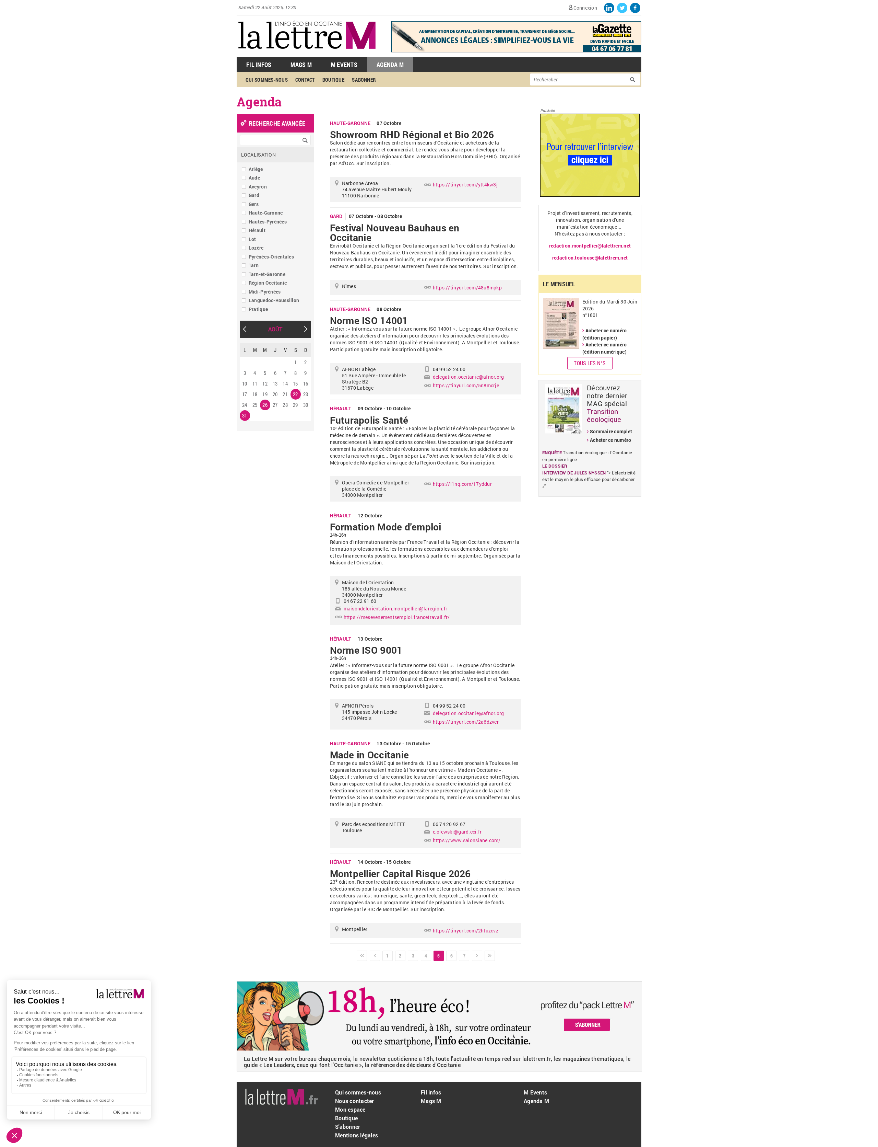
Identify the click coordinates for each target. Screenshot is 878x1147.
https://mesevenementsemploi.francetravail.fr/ (397, 617)
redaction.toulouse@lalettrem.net (590, 257)
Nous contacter (354, 1100)
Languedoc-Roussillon (274, 300)
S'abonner (364, 79)
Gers (254, 204)
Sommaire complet (611, 431)
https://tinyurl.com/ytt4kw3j (465, 184)
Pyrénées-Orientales (271, 256)
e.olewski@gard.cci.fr (457, 831)
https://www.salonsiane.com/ (467, 840)
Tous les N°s (590, 363)
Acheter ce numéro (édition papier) (604, 334)
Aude (254, 177)
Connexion (585, 7)
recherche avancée (277, 123)
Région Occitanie (268, 282)
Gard (254, 195)
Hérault (257, 230)
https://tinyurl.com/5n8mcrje (466, 385)
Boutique (333, 79)
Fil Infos (258, 64)
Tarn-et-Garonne (267, 274)
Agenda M (390, 64)
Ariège (256, 169)
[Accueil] (307, 53)
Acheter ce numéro (610, 440)
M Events (344, 64)
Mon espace (350, 1109)
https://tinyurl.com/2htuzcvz (465, 930)
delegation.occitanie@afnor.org (468, 377)
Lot (252, 239)
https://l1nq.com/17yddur (462, 484)
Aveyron (258, 186)
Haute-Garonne (266, 212)
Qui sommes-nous (267, 79)
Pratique (258, 309)
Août (275, 329)
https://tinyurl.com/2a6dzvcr (466, 722)
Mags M (301, 64)
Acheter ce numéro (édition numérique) (604, 348)
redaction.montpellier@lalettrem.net (590, 245)
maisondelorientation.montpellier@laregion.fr (395, 608)
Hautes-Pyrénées (268, 221)
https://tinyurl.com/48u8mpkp (467, 287)
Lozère (256, 247)
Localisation (258, 154)
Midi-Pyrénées (265, 291)
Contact (305, 79)
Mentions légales (356, 1135)
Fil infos (431, 1092)
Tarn (254, 265)
